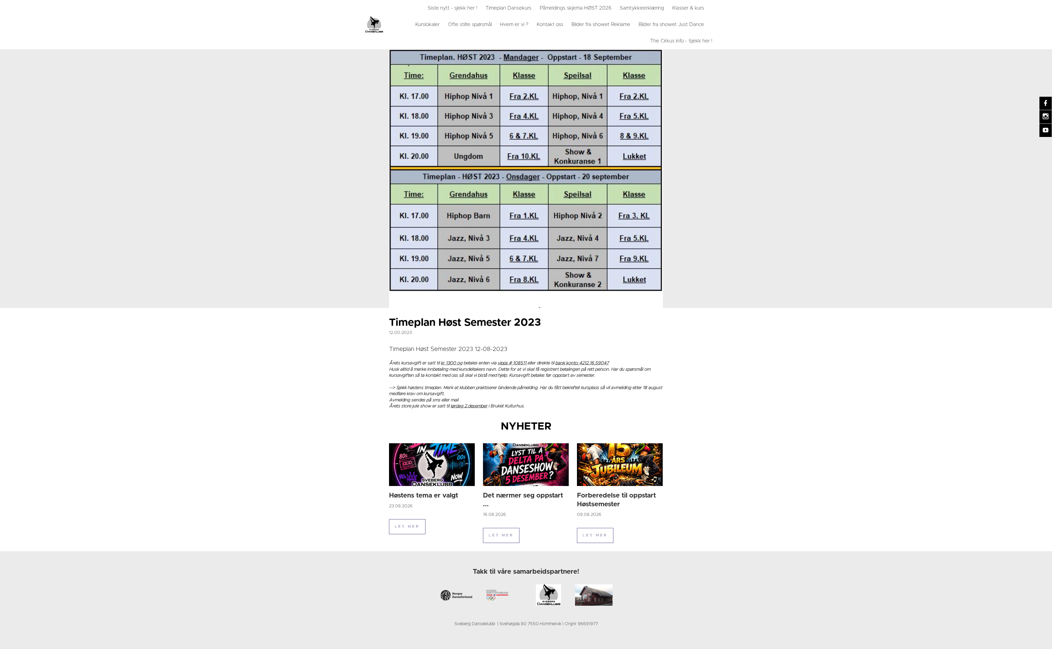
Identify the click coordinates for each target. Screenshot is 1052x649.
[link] (374, 24)
